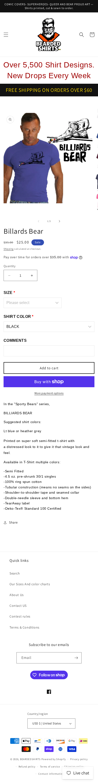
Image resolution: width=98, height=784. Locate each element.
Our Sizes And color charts (30, 584)
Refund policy (27, 766)
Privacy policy (79, 759)
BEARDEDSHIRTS (30, 759)
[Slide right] (59, 221)
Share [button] (13, 522)
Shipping (9, 248)
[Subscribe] (76, 657)
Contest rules (20, 616)
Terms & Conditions (24, 627)
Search (15, 573)
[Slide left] (38, 221)
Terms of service (50, 766)
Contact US (18, 605)
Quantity (9, 266)
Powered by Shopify (53, 759)
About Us (17, 595)
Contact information (51, 773)
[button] (6, 34)
